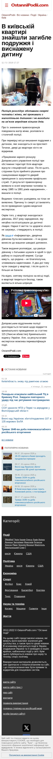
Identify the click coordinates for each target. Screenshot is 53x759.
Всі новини (23, 15)
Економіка (9, 573)
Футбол (9, 584)
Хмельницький (12, 547)
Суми (22, 547)
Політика (9, 561)
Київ (4, 17)
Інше (44, 608)
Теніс (8, 596)
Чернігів (22, 545)
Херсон (8, 545)
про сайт (8, 692)
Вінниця (30, 545)
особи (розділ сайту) (14, 714)
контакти (8, 698)
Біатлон (40, 590)
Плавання (19, 596)
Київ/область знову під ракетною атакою (25, 381)
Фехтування (11, 590)
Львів (35, 539)
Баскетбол (27, 590)
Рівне (15, 545)
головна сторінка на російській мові (22, 708)
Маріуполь (40, 545)
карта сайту (9, 682)
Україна (42, 15)
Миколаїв (28, 542)
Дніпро (41, 539)
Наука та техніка (13, 604)
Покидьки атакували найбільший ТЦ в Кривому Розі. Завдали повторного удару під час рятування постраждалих (26, 397)
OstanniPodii (8, 15)
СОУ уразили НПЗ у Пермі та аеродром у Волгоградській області (26, 409)
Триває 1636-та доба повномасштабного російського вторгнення (30, 502)
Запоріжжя (18, 542)
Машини (20, 608)
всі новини (7, 440)
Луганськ (38, 542)
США (29, 553)
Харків (22, 539)
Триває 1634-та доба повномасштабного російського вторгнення (30, 480)
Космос (9, 608)
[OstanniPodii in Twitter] (26, 728)
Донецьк (9, 542)
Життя (7, 616)
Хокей (28, 584)
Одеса (29, 539)
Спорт (7, 579)
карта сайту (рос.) (12, 687)
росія (8, 553)
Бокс (18, 584)
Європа (18, 553)
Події (33, 15)
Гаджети (33, 608)
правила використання (15, 703)
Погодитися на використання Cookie (26, 755)
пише (8, 235)
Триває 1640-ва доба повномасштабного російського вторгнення (26, 431)
